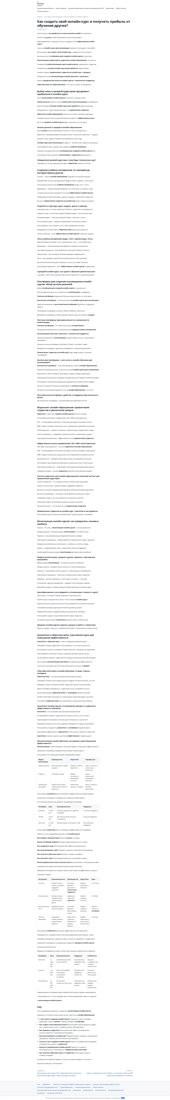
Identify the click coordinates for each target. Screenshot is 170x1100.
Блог (38, 1084)
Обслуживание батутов (115, 1090)
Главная (39, 17)
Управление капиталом (54, 1093)
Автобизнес (41, 1093)
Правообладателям (66, 1087)
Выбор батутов (121, 8)
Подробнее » (46, 1084)
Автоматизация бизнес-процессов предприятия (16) (86, 8)
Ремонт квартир (61, 8)
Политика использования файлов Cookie (106, 1084)
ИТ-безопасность (43, 11)
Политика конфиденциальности (47, 1087)
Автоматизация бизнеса (45, 8)
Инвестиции (110, 8)
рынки (48, 37)
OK (123, 1098)
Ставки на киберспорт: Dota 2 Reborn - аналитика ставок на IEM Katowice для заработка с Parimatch (109, 1073)
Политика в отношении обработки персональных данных (71, 1084)
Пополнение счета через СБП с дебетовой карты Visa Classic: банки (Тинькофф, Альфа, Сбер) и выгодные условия (59, 1073)
